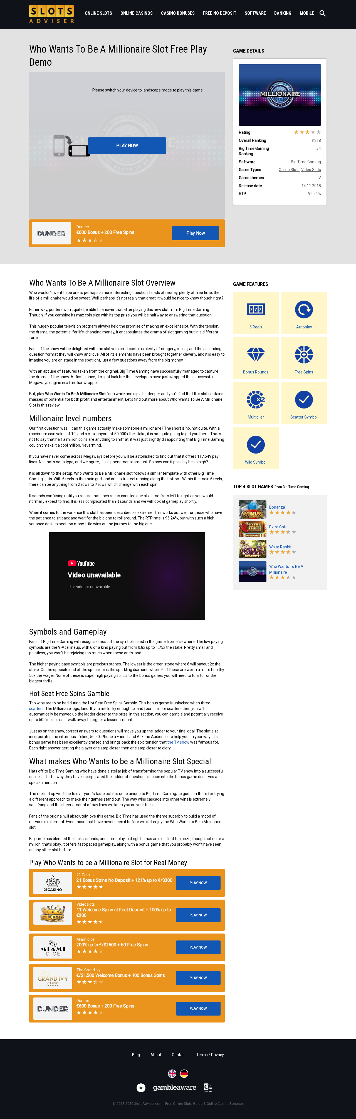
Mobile (307, 13)
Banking (282, 13)
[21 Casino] (52, 883)
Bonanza (277, 507)
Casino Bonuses (178, 13)
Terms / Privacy (210, 1055)
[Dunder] (52, 1008)
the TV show (178, 742)
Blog (136, 1055)
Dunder (82, 227)
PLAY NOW (127, 145)
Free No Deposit (219, 13)
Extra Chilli (278, 527)
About (155, 1055)
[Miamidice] (52, 947)
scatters (36, 708)
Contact (179, 1055)
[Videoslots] (52, 913)
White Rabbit (280, 547)
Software (255, 13)
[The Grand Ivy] (52, 978)
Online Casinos (136, 13)
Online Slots (98, 13)
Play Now (195, 233)
